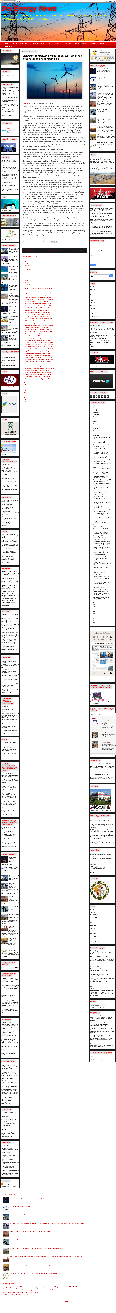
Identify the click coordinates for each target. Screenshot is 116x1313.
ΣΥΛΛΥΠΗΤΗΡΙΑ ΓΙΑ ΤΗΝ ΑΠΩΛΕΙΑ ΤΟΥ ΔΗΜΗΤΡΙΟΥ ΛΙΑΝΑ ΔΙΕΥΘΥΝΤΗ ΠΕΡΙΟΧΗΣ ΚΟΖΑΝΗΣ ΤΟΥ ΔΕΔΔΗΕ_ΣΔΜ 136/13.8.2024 (9, 804)
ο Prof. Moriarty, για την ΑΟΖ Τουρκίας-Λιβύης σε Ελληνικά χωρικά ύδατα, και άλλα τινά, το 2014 (9, 1041)
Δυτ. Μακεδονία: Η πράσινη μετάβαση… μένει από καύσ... (39, 342)
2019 (25, 393)
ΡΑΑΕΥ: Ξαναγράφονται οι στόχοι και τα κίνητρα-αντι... (38, 333)
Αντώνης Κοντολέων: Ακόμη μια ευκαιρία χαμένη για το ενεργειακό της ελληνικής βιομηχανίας (100, 854)
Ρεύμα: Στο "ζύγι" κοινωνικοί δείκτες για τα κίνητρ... (37, 310)
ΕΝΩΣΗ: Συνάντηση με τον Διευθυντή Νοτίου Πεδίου (37, 353)
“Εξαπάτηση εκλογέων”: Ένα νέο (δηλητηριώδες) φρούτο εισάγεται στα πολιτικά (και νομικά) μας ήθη (102, 842)
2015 (25, 401)
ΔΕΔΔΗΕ (43, 43)
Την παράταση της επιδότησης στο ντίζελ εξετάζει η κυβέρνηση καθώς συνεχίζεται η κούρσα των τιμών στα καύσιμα (10, 546)
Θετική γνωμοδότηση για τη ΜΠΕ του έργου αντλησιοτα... (39, 312)
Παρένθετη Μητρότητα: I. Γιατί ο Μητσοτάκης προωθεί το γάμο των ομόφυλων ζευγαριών (102, 830)
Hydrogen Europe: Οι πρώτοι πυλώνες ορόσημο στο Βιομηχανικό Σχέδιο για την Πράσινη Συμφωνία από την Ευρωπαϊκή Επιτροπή (101, 1018)
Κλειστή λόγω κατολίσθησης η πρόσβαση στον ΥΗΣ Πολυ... (39, 379)
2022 (25, 386)
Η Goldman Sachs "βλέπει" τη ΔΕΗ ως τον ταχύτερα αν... (39, 357)
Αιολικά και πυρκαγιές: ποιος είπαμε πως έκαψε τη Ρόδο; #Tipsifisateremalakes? (9, 995)
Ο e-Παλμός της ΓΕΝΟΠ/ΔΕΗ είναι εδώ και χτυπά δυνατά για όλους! (9, 732)
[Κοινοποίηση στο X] (54, 242)
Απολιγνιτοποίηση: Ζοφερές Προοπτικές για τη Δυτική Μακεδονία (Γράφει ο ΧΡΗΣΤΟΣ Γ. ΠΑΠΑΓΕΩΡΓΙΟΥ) (9, 1154)
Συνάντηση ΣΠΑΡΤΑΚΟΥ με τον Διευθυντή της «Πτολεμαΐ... (39, 348)
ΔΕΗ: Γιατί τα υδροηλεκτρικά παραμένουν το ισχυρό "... (38, 340)
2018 (25, 395)
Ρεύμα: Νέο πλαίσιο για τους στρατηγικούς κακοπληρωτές (9, 540)
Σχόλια (5, 78)
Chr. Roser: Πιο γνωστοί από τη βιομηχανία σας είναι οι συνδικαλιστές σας (101, 859)
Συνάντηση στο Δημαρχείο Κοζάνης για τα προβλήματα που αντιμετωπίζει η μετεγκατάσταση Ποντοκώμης (101, 1024)
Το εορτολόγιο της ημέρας (8, 354)
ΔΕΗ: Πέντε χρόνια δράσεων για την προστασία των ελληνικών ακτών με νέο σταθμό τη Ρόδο (9, 278)
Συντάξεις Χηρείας (6, 464)
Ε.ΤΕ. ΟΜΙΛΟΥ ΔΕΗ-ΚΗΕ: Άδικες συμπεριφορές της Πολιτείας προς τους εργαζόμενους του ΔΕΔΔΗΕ (10, 952)
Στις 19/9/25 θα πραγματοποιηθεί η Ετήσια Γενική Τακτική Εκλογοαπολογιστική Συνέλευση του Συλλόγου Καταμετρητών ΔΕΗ (10, 673)
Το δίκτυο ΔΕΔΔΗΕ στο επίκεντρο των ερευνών (13, 908)
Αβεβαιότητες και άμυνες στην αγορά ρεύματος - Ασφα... (38, 320)
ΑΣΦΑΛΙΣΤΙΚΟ (24, 43)
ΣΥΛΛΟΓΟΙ (102, 43)
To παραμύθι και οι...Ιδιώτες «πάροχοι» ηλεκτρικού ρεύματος (100, 965)
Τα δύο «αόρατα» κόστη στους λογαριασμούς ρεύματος (9, 116)
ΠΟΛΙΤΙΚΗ (93, 43)
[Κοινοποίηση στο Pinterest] (57, 242)
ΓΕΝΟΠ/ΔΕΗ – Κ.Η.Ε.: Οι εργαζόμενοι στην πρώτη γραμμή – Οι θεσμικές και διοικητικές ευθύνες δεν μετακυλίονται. (10, 596)
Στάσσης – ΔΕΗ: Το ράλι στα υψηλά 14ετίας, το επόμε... (38, 323)
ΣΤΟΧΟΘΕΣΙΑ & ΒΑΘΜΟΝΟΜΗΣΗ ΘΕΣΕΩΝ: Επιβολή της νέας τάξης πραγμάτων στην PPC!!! (9, 709)
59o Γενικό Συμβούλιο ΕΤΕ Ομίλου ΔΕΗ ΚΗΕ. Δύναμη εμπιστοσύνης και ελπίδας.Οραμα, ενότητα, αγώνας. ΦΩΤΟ (8, 1100)
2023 (25, 384)
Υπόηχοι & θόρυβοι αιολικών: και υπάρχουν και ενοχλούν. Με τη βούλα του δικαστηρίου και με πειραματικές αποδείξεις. (10, 987)
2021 (25, 388)
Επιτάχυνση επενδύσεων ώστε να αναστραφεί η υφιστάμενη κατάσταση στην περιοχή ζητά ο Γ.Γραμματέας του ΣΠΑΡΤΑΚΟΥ (10, 634)
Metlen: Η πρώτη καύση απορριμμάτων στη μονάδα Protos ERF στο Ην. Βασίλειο (9, 552)
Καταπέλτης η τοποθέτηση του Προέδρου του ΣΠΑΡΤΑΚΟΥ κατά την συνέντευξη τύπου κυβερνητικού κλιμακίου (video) (9, 641)
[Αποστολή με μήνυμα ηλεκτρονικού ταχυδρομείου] (50, 242)
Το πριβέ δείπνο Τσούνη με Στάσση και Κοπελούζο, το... (38, 336)
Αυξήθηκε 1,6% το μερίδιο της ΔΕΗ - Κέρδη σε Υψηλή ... (38, 374)
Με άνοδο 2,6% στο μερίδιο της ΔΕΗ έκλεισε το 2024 (38, 308)
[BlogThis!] (52, 242)
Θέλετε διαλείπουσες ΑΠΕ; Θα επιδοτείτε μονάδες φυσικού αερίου (9, 1048)
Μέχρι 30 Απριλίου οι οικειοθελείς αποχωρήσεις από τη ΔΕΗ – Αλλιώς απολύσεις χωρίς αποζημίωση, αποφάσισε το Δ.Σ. (102, 980)
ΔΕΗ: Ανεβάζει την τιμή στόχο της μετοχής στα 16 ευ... (38, 370)
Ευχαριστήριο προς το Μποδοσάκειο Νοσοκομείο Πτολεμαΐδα (8, 524)
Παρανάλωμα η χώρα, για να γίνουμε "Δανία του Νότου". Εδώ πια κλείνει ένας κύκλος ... (10, 980)
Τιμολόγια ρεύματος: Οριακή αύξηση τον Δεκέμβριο (37, 361)
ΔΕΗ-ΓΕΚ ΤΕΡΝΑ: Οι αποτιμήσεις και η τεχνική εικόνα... (39, 318)
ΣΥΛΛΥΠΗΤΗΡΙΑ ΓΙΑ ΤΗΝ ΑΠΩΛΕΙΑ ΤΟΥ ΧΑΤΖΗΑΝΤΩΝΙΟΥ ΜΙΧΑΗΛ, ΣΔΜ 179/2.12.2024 (9, 812)
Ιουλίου (27, 273)
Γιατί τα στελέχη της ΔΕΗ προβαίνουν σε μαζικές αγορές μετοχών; (13, 250)
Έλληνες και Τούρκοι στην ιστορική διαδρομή (8, 1124)
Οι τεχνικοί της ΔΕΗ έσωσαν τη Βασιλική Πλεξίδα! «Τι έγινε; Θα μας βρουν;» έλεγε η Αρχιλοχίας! (101, 952)
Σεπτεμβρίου (28, 269)
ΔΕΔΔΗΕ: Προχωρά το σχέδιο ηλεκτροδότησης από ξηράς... (39, 299)
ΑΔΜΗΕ (6, 43)
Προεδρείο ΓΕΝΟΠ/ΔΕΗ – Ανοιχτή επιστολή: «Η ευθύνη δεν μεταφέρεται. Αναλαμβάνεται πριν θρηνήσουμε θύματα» (9, 580)
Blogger (67, 1301)
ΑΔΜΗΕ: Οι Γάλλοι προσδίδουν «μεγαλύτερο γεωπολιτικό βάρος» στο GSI (13, 269)
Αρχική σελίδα (53, 250)
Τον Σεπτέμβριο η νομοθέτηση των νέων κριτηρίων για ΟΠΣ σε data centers (9, 106)
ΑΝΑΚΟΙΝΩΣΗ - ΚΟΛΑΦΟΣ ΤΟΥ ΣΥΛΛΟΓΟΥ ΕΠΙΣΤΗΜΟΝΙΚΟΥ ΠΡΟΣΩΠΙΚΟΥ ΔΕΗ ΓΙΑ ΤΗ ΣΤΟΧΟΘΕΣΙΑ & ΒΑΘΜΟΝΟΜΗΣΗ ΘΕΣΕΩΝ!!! (10, 716)
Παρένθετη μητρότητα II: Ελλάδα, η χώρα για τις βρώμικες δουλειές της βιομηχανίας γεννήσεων (102, 826)
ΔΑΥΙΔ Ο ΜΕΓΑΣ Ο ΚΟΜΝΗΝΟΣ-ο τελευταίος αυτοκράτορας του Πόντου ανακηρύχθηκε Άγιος (8, 1119)
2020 (25, 390)
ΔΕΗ (50, 43)
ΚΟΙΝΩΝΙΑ (85, 43)
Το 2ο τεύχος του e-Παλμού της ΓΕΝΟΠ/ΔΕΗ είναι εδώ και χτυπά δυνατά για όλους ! (10, 691)
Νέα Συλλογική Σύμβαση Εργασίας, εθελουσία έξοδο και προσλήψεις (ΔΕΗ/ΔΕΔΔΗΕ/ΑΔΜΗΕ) (9, 310)
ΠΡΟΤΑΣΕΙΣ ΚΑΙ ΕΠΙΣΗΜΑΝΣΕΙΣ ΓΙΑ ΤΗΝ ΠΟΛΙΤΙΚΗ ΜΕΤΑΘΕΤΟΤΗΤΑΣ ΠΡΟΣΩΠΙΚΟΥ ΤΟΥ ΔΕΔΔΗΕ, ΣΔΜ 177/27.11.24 (9, 796)
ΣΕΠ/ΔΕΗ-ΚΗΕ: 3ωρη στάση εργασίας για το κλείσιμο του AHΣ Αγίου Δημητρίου (9, 749)
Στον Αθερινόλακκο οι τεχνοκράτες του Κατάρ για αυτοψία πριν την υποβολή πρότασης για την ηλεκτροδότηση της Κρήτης (102, 961)
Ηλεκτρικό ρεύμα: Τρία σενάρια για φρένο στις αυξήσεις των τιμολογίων (9, 111)
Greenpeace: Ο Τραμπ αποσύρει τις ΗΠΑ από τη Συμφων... (39, 325)
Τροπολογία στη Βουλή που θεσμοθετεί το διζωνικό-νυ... (38, 316)
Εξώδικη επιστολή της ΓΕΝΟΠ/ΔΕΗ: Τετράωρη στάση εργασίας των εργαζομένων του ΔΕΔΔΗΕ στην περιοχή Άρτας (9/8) (10, 573)
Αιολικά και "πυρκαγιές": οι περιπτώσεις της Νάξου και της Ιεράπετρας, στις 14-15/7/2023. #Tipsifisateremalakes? (9, 1003)
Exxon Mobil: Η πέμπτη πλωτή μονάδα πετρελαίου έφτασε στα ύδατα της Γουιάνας (9, 189)
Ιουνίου (27, 276)
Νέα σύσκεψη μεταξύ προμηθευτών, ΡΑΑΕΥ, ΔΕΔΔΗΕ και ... (40, 305)
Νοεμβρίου (27, 265)
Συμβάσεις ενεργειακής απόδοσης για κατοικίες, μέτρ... (38, 327)
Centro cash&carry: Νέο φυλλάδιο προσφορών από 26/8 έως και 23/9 (10, 513)
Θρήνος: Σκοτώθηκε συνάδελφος (99, 956)
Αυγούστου (28, 271)
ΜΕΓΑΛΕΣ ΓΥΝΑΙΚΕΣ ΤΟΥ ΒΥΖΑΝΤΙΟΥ (100, 763)
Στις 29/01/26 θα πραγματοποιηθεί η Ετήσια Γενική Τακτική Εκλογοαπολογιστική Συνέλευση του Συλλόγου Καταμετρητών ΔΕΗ (10, 663)
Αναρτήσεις (6, 75)
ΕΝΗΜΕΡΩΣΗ (67, 43)
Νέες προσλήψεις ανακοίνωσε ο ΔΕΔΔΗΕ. (13, 869)
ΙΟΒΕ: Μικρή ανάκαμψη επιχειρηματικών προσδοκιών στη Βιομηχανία (100, 867)
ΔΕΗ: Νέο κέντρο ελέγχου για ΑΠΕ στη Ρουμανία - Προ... (39, 301)
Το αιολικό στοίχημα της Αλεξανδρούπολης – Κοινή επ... (38, 295)
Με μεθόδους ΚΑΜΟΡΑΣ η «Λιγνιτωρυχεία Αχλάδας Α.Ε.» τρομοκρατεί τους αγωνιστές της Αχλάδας (10, 1161)
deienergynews (7, 1184)
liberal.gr (27, 103)
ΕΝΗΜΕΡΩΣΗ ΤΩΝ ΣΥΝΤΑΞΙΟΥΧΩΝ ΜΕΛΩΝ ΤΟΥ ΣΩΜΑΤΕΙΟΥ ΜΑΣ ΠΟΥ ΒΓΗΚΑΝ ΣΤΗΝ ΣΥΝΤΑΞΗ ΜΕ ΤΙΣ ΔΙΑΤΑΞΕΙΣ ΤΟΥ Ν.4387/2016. (9, 471)
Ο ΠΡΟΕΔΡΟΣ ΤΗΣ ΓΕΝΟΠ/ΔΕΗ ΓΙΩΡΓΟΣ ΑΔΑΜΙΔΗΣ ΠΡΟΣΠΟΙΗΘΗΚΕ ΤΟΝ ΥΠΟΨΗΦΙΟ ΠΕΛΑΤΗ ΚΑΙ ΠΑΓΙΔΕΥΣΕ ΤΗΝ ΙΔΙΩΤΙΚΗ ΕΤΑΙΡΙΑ (101, 993)
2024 (25, 382)
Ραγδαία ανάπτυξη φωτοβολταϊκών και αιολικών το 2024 (39, 359)
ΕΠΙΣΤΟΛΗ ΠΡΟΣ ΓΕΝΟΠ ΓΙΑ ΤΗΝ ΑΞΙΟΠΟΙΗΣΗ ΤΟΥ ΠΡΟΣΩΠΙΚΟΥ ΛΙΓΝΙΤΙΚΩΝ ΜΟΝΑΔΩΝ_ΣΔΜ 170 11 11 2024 (9, 787)
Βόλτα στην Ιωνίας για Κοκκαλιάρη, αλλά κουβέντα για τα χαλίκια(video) (9, 518)
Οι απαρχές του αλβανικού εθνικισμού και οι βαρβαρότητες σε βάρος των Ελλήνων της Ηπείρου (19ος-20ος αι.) (9, 1134)
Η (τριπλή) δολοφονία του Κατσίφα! (99, 774)
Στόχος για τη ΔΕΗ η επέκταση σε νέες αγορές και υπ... (38, 303)
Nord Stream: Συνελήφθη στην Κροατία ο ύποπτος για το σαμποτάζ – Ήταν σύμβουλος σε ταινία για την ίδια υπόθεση (10, 183)
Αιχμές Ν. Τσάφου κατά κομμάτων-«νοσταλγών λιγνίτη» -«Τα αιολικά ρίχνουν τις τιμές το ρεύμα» (10, 260)
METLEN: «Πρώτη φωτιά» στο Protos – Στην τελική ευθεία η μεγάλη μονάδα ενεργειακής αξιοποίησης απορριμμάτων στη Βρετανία (10, 168)
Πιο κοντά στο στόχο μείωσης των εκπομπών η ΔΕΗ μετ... (39, 290)
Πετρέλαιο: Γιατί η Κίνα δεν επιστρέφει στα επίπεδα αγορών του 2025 (10, 536)
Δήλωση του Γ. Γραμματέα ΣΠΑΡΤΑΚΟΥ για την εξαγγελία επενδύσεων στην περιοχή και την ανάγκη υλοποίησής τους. (9, 648)
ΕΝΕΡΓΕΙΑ (57, 43)
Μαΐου (26, 278)
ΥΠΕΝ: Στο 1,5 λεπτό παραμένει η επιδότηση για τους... (38, 372)
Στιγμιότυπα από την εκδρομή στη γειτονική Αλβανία (9, 490)
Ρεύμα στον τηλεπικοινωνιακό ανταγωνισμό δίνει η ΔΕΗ (38, 293)
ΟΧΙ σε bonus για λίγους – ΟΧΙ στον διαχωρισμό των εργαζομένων (9, 685)
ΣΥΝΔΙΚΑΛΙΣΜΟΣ (9, 46)
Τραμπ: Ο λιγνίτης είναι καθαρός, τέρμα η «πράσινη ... (38, 314)
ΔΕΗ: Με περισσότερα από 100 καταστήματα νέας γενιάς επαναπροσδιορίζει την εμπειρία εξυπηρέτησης (9, 99)
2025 (25, 261)
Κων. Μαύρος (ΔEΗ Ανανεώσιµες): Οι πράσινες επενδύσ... (39, 344)
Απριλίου (27, 280)
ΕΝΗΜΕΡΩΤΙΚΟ (5, 838)
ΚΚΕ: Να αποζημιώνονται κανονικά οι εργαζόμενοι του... (39, 346)
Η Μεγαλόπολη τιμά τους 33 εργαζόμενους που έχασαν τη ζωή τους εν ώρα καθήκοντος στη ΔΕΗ (9, 942)
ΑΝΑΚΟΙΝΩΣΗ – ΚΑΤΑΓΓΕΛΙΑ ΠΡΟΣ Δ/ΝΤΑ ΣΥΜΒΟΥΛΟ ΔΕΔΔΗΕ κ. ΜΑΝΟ (9, 842)
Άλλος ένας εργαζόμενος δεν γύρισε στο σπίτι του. (8, 847)
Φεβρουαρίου (28, 284)
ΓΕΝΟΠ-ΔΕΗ (34, 43)
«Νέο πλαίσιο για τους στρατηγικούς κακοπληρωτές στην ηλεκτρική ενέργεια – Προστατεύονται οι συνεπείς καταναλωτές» (9, 559)
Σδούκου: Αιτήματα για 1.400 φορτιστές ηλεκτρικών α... (38, 297)
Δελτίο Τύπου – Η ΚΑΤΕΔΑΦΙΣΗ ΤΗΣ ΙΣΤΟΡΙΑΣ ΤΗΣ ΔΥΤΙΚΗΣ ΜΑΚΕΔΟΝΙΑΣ (10, 485)
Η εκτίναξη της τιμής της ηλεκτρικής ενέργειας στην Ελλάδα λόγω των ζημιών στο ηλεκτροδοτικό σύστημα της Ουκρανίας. (102, 820)
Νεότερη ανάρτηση (28, 250)
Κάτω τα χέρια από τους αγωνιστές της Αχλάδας (7, 1167)
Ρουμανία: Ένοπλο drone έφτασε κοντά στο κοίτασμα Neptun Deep (8, 161)
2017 (25, 397)
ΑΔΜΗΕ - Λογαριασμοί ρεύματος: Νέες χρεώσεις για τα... (39, 288)
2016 (25, 399)
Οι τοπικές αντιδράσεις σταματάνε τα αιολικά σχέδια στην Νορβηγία (8, 1053)
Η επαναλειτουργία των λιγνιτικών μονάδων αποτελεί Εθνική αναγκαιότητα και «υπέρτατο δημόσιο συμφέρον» (9, 1147)
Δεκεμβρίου (28, 263)
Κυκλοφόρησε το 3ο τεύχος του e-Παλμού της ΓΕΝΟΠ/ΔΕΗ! (9, 680)
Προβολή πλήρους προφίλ (8, 1186)
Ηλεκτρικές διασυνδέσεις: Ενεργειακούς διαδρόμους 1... (38, 355)
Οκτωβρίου (28, 267)
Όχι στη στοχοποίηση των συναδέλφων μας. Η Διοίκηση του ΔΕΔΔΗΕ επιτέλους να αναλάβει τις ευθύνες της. (9, 833)
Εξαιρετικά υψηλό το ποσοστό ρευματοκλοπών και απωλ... (39, 368)
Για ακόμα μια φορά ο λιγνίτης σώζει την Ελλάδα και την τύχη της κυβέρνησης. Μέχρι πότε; (9, 1011)
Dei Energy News (29, 8)
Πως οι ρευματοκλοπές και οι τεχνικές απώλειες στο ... (38, 363)
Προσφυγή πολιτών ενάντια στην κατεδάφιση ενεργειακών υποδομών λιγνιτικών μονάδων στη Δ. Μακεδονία (10, 1172)
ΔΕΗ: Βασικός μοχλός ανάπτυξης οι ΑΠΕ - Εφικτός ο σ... (39, 338)
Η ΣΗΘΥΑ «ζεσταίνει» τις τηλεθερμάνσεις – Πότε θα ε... (38, 366)
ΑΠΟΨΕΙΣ (14, 43)
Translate (102, 1007)
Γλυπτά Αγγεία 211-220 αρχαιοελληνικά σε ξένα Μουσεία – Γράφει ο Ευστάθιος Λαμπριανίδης (10, 506)
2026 (25, 259)
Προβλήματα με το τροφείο (97, 984)
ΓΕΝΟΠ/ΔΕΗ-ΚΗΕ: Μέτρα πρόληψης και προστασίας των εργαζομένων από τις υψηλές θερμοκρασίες (9, 603)
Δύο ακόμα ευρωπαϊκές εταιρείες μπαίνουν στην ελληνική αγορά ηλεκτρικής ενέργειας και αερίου (10, 1082)
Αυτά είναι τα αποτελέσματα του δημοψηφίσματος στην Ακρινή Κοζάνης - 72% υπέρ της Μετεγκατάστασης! (102, 1045)
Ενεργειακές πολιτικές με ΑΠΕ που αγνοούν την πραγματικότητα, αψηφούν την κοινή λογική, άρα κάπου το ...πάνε (9, 1033)
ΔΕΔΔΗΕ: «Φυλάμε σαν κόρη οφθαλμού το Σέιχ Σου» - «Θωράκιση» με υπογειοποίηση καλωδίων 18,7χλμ (10, 919)
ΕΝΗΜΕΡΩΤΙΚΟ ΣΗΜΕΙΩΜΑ (9, 753)
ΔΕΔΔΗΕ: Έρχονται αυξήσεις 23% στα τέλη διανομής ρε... (39, 329)
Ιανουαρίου (28, 286)
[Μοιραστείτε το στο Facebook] (55, 242)
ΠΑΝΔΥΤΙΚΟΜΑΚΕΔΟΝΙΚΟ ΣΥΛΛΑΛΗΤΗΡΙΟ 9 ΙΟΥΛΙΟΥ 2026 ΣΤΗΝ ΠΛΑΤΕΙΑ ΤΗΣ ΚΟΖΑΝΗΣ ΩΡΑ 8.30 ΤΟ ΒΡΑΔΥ (9, 479)
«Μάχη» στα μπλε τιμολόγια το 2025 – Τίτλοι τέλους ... (38, 376)
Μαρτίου (27, 282)
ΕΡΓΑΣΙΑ (76, 43)
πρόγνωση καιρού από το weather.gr (103, 60)
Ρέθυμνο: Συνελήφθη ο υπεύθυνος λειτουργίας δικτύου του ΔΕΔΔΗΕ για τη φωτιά (10, 900)
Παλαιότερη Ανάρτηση (79, 250)
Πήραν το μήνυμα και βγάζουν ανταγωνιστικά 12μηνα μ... (39, 331)
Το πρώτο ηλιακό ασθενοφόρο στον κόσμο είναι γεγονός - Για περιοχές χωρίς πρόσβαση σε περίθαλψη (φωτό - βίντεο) (9, 176)
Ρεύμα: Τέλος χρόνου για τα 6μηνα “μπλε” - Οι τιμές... (38, 351)
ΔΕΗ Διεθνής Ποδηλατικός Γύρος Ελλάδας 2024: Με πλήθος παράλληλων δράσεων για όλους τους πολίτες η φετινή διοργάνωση (10, 1066)
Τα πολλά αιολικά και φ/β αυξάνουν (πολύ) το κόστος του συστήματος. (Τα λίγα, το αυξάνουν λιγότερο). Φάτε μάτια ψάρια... (9, 1025)
